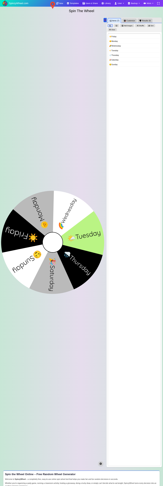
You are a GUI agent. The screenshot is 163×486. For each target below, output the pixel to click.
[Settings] (100, 463)
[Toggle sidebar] (105, 20)
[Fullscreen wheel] (158, 3)
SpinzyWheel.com (18, 3)
